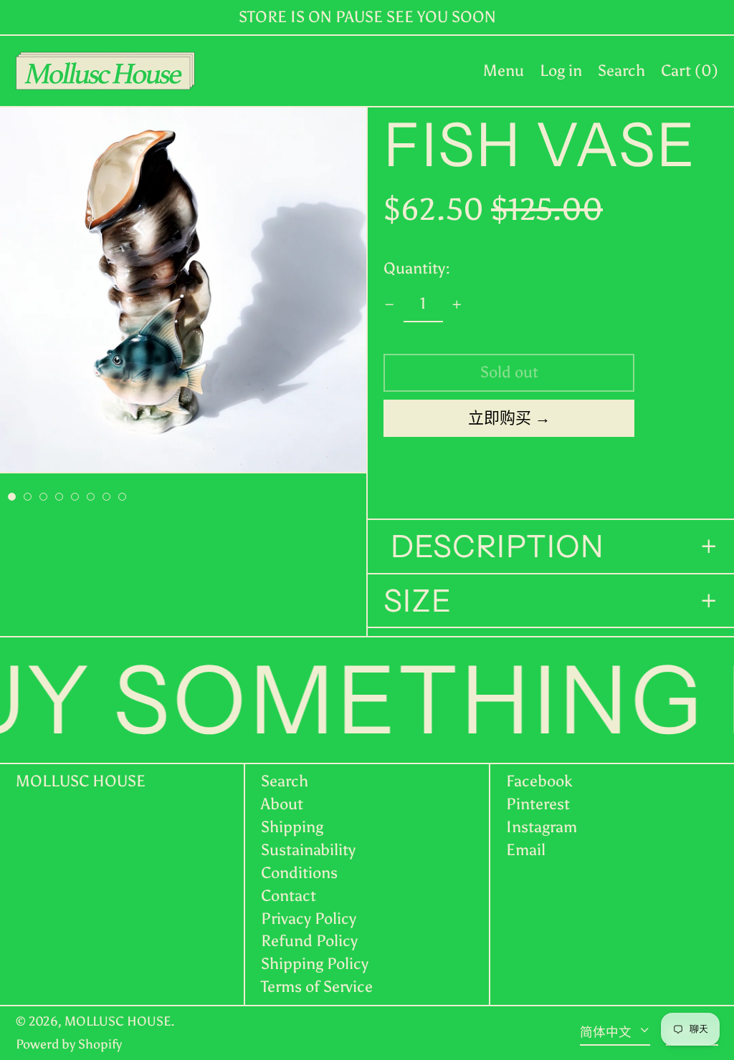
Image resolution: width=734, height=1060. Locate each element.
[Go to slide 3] (43, 497)
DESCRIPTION (493, 546)
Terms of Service (317, 986)
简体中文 (607, 1032)
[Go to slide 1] (12, 497)
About (282, 804)
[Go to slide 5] (75, 497)
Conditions (299, 872)
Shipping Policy (314, 963)
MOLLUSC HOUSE (81, 781)
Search (284, 781)
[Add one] (457, 305)
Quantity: (416, 268)
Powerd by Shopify (69, 1044)
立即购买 (499, 418)
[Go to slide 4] (59, 497)
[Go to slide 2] (28, 497)
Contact (288, 895)
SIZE (417, 601)
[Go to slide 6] (91, 497)
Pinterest (538, 804)
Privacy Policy (308, 918)
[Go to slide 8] (122, 497)
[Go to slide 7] (106, 497)
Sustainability (308, 849)
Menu (503, 70)
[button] (621, 71)
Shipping (292, 827)
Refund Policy (309, 940)
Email (525, 850)
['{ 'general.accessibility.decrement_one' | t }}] (390, 305)
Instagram (541, 827)
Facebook (539, 781)
